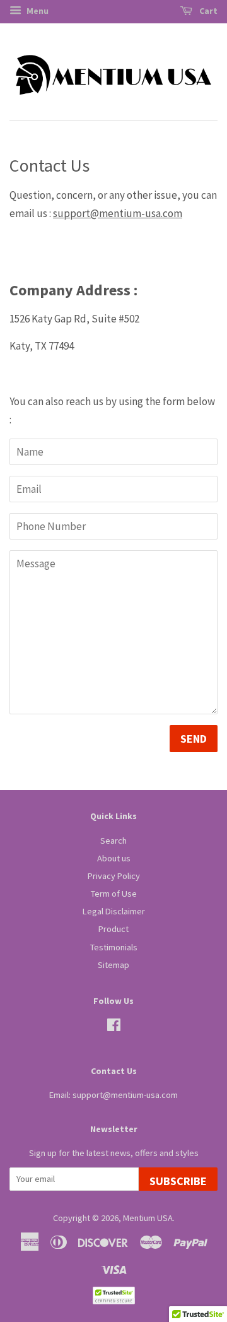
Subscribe (178, 1181)
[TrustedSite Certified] (113, 1295)
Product (113, 929)
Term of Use (114, 893)
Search (113, 840)
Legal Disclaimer (114, 911)
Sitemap (113, 965)
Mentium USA (148, 1218)
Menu (37, 10)
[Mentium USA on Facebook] (114, 1027)
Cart (207, 10)
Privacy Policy (114, 876)
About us (114, 858)
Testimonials (113, 947)
